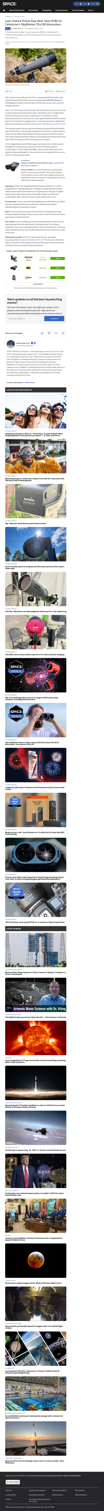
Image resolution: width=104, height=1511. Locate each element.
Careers (8, 1499)
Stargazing (46, 10)
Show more (37, 284)
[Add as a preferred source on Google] (13, 1482)
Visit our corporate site (72, 1476)
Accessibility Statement (37, 1495)
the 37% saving (16, 110)
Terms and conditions (59, 1490)
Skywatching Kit (19, 16)
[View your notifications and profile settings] (89, 4)
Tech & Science (78, 10)
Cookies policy (11, 1495)
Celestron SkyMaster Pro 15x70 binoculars (37, 240)
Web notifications (81, 1495)
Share (10, 91)
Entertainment (61, 10)
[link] (12, 167)
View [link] (57, 258)
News (8, 29)
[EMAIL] (35, 343)
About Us (9, 1490)
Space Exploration (16, 10)
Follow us (51, 91)
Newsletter (62, 91)
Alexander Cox (18, 28)
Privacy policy (79, 1490)
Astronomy (33, 10)
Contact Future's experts (37, 1490)
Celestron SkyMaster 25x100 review (49, 124)
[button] (94, 4)
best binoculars (32, 118)
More (90, 10)
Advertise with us (57, 1495)
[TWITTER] (32, 343)
